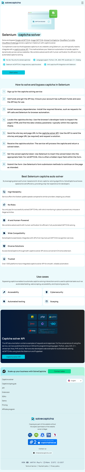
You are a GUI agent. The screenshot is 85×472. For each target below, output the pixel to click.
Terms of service (31, 466)
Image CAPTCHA (37, 40)
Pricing (4, 405)
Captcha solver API (13, 357)
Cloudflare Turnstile (67, 40)
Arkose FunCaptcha (51, 40)
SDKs (4, 396)
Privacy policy (55, 466)
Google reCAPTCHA (22, 40)
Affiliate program (8, 409)
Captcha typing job (9, 384)
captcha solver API (21, 49)
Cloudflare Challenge (10, 43)
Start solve (13, 72)
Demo (4, 401)
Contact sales (59, 371)
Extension (6, 392)
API (3, 388)
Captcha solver (7, 379)
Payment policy (43, 466)
